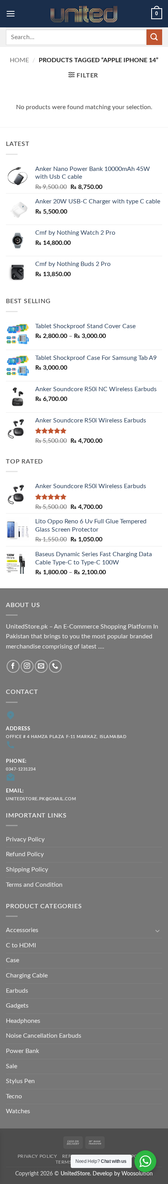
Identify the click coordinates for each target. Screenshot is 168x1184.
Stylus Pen (20, 1081)
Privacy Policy (25, 839)
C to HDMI (21, 945)
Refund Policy (25, 854)
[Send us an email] (41, 666)
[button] (10, 13)
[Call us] (55, 666)
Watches (18, 1111)
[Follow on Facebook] (13, 666)
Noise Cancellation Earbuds (43, 1036)
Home (19, 60)
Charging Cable (27, 975)
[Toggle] (157, 930)
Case (12, 960)
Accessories (22, 930)
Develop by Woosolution (123, 1174)
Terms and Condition (34, 885)
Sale (11, 1066)
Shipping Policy (27, 869)
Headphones (23, 1021)
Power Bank (22, 1051)
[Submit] (154, 37)
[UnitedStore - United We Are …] (84, 13)
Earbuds (17, 991)
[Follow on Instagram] (27, 666)
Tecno (14, 1096)
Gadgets (17, 1006)
